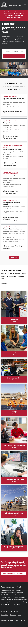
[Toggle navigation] (25, 5)
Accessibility (4, 615)
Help (19, 615)
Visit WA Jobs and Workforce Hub (12, 573)
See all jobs (14, 257)
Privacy (16, 611)
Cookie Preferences (6, 611)
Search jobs (14, 56)
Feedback (13, 615)
